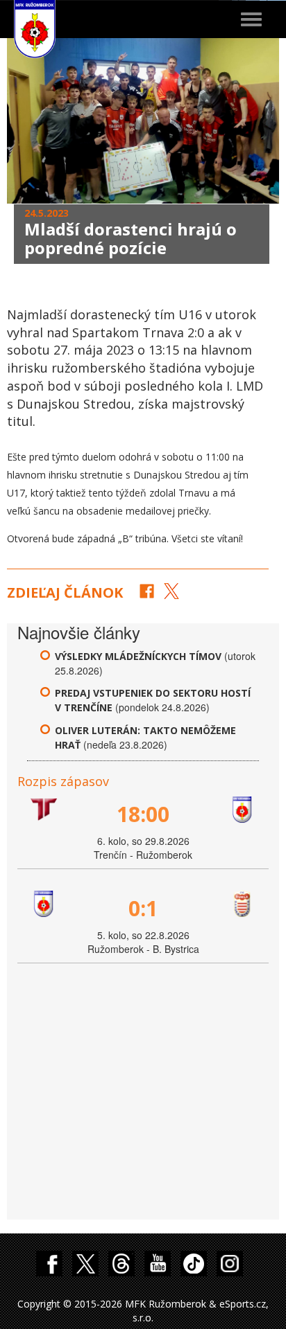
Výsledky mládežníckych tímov (138, 656)
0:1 (143, 908)
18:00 (143, 814)
